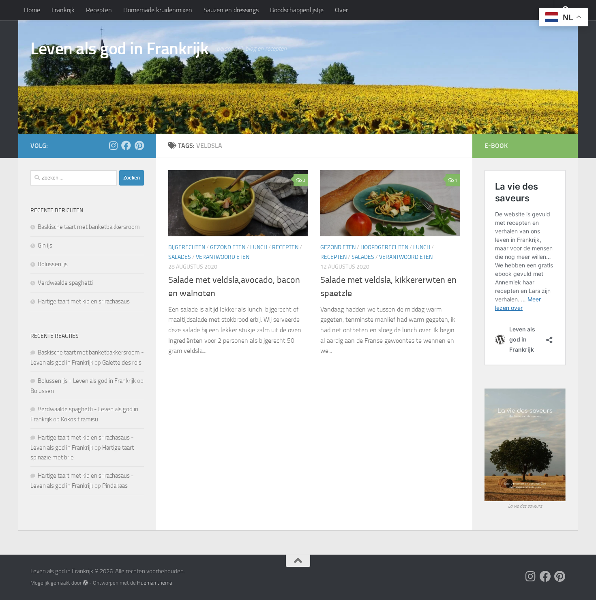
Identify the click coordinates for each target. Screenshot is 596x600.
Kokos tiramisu (79, 419)
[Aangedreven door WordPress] (85, 582)
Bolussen (42, 391)
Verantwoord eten (222, 257)
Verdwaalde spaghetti (65, 282)
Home (32, 10)
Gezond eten (227, 247)
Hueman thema (154, 583)
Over (341, 10)
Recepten (99, 10)
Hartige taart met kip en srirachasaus (84, 301)
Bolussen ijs (53, 264)
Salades (179, 257)
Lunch (258, 247)
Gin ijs (45, 245)
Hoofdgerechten (384, 247)
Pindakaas (115, 485)
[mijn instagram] (113, 145)
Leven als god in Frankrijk (119, 48)
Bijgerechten (186, 247)
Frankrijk (63, 10)
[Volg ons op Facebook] (126, 145)
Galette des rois (121, 362)
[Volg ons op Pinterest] (139, 145)
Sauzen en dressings (231, 10)
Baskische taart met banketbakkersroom (89, 227)
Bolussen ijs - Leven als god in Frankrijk (87, 380)
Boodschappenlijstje (297, 10)
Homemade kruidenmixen (157, 10)
